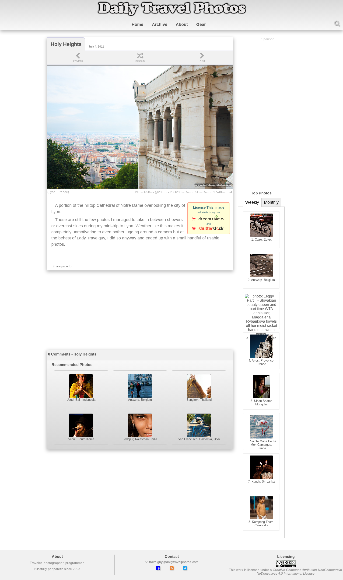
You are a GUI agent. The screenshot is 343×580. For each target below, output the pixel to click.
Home (137, 24)
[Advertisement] (140, 310)
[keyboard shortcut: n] (202, 58)
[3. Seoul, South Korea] (261, 310)
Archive (159, 24)
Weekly (252, 202)
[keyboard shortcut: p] (78, 58)
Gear (201, 24)
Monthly (271, 202)
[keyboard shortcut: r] (140, 58)
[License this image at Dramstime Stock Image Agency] (208, 219)
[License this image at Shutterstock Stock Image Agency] (208, 229)
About (182, 24)
